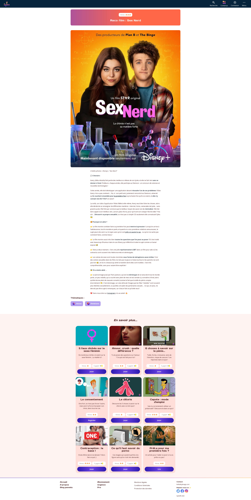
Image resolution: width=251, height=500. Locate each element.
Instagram (111, 293)
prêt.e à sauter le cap (133, 232)
